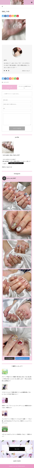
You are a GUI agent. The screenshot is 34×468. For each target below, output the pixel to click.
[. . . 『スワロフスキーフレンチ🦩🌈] (17, 254)
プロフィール (25, 70)
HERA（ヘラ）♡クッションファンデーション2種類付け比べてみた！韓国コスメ (17, 406)
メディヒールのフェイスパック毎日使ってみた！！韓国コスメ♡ (17, 435)
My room (17, 449)
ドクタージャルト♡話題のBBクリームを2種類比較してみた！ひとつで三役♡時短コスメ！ (16, 393)
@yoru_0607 (16, 155)
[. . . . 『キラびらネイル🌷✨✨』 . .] (17, 196)
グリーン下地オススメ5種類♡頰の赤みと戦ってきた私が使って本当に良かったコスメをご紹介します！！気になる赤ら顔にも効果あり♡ (17, 378)
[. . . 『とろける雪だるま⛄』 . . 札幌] (17, 225)
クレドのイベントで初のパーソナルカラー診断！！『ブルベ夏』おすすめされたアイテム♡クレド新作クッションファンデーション (17, 421)
